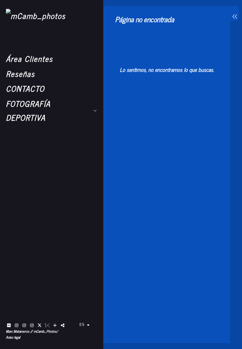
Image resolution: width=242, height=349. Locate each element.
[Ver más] (55, 325)
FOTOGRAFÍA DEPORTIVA (28, 110)
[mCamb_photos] (36, 15)
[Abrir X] (39, 325)
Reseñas (20, 73)
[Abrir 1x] (47, 325)
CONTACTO (25, 88)
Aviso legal (13, 337)
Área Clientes (29, 58)
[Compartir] (63, 325)
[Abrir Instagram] (16, 325)
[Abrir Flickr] (9, 325)
